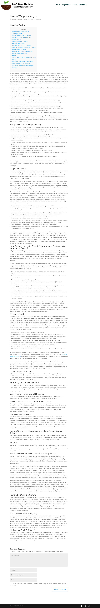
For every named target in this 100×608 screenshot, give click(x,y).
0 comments (38, 19)
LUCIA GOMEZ (15, 19)
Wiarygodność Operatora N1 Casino (21, 45)
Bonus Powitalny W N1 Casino (20, 41)
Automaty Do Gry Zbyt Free (19, 43)
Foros (75, 5)
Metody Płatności (16, 39)
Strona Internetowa (17, 33)
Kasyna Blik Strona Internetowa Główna (22, 61)
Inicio (58, 5)
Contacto (82, 5)
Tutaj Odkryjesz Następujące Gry (20, 31)
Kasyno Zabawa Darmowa (19, 49)
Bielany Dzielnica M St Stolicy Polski (21, 63)
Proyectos (66, 5)
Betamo (14, 55)
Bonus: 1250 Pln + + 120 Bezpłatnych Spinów (24, 47)
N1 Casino (30, 19)
